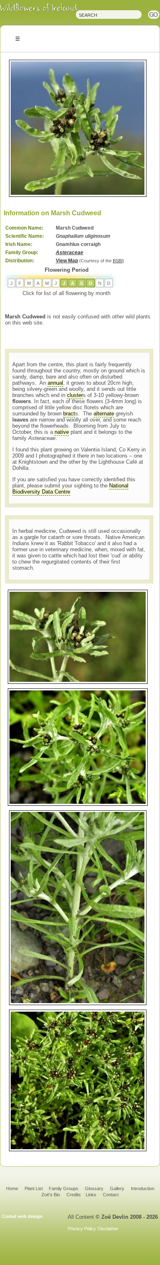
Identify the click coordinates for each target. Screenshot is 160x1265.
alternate (104, 413)
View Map (67, 261)
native (62, 432)
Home (12, 1188)
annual (55, 383)
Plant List (34, 1188)
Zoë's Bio (50, 1194)
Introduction (142, 1188)
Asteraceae (69, 252)
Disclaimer (108, 1228)
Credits (73, 1194)
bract (69, 413)
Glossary (94, 1188)
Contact (111, 1194)
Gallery (117, 1188)
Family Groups (63, 1188)
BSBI (118, 260)
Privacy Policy (82, 1228)
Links (91, 1194)
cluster (75, 395)
